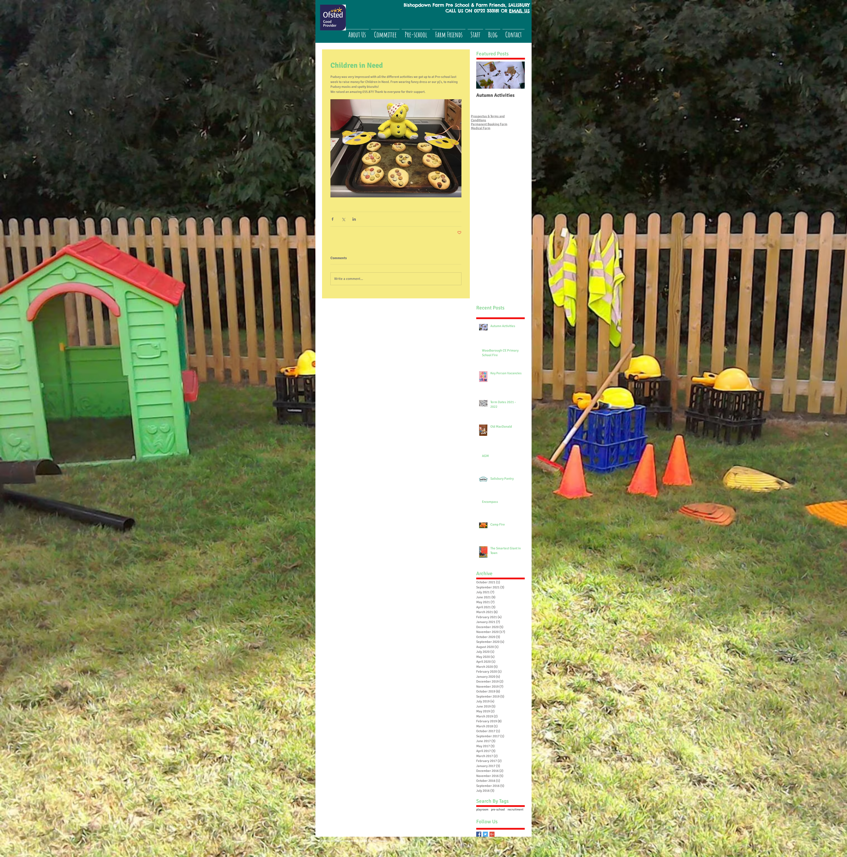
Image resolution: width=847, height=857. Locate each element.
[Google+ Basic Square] (492, 834)
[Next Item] (518, 75)
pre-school (498, 809)
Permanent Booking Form (489, 124)
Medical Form (480, 128)
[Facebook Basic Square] (478, 834)
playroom (482, 809)
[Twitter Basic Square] (485, 834)
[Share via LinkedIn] (354, 219)
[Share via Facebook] (332, 219)
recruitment (515, 809)
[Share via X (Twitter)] (343, 219)
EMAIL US (519, 10)
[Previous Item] (483, 75)
